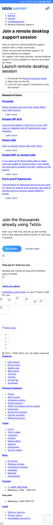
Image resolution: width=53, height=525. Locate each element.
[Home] (26, 327)
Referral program (16, 418)
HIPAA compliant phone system (24, 406)
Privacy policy (15, 515)
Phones (11, 18)
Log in (11, 429)
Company (13, 435)
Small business (15, 403)
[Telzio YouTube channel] (9, 341)
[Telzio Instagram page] (9, 344)
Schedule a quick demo (14, 292)
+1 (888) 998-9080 (18, 487)
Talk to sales (14, 432)
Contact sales (32, 248)
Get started (11, 248)
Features (7, 356)
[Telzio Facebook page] (9, 337)
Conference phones (18, 467)
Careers (12, 438)
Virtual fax (13, 380)
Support (12, 444)
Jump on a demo (11, 286)
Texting (11, 377)
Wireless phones (16, 464)
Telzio (5, 423)
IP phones (13, 461)
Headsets (12, 470)
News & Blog (14, 441)
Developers (13, 447)
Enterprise (13, 409)
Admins (11, 15)
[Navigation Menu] (47, 8)
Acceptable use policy (19, 518)
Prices (11, 394)
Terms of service (16, 512)
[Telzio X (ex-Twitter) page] (9, 348)
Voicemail (13, 383)
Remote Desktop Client (35, 78)
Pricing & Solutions (12, 388)
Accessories (14, 476)
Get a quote (14, 397)
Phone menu (14, 365)
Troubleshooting (16, 21)
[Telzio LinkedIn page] (9, 334)
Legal (5, 506)
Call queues (14, 362)
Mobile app (13, 368)
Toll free (12, 374)
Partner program (16, 415)
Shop (5, 455)
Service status (15, 450)
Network (12, 473)
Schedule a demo (16, 400)
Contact (6, 481)
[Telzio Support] (15, 8)
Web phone (13, 371)
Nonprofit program (17, 412)
